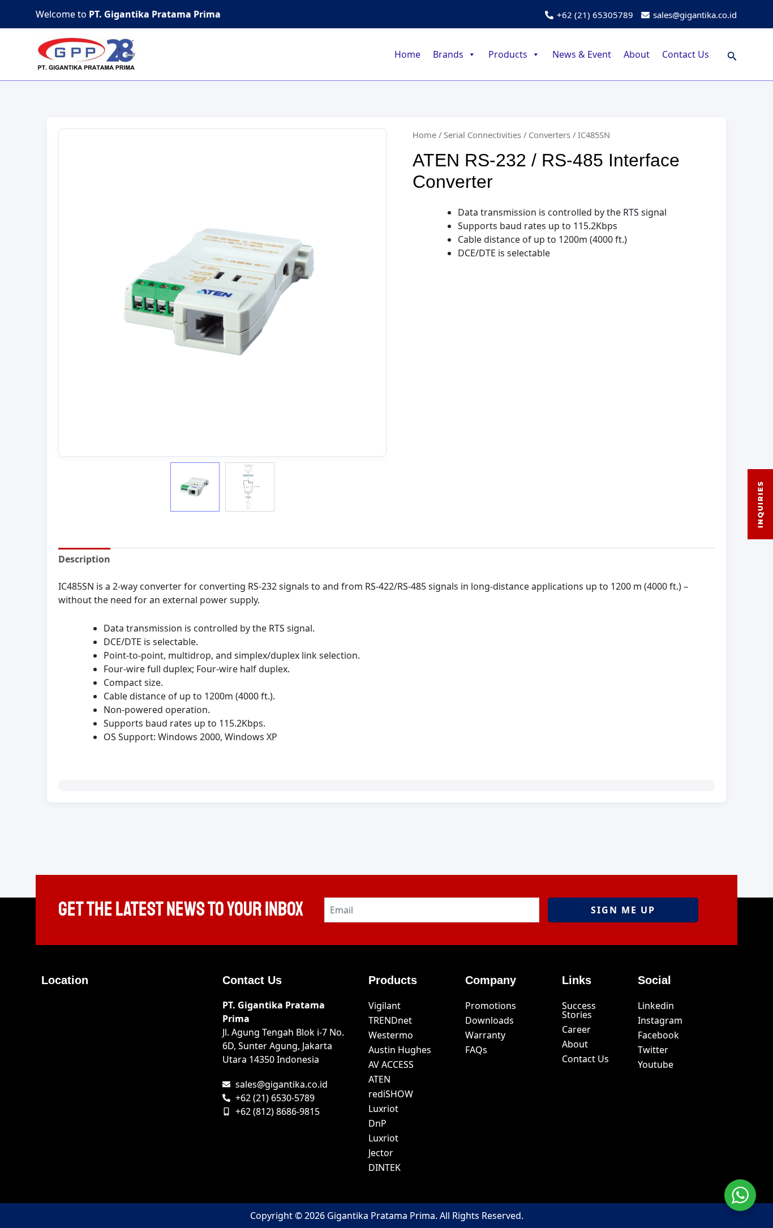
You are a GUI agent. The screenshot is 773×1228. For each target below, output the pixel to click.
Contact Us (685, 54)
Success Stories (579, 1010)
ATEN (379, 1079)
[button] (732, 55)
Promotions (490, 1005)
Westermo (390, 1035)
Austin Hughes (399, 1050)
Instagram (660, 1020)
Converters (549, 134)
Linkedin (656, 1005)
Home (407, 54)
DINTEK (384, 1167)
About (637, 54)
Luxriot (383, 1108)
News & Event (581, 54)
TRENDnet (390, 1020)
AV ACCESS (391, 1064)
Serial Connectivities (482, 134)
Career (576, 1029)
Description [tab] (84, 559)
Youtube (655, 1064)
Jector (380, 1153)
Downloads (489, 1020)
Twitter (653, 1050)
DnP (377, 1123)
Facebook (658, 1035)
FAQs (476, 1050)
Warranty (485, 1035)
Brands (448, 54)
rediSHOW (390, 1094)
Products (507, 54)
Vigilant (384, 1005)
